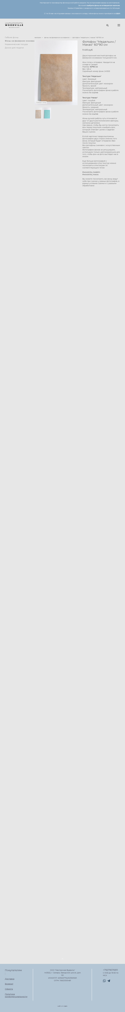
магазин (38, 37)
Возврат (9, 984)
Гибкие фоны (11, 37)
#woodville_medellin (91, 172)
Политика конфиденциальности (16, 995)
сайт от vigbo (62, 1006)
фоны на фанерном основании (57, 37)
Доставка (9, 979)
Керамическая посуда (16, 44)
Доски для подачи (14, 48)
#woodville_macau (90, 174)
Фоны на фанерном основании (21, 41)
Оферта (9, 989)
